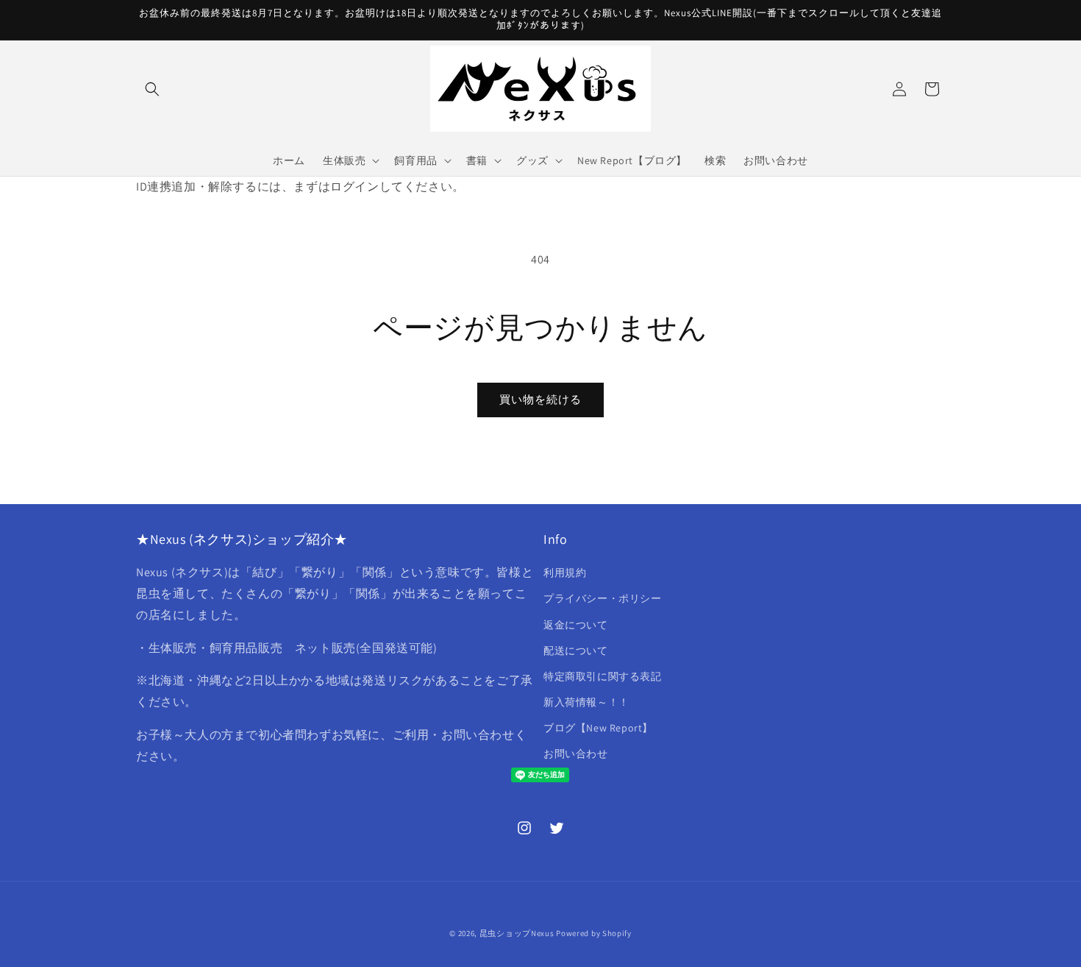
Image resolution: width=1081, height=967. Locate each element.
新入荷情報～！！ (586, 702)
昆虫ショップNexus (516, 933)
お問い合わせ (575, 754)
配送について (575, 650)
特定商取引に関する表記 (602, 676)
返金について (575, 624)
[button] (152, 89)
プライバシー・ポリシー (602, 599)
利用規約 (564, 572)
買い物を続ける (540, 399)
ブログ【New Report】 (598, 727)
